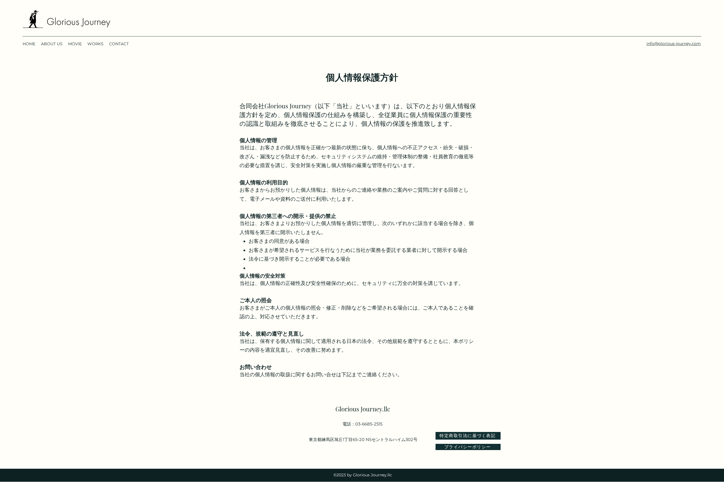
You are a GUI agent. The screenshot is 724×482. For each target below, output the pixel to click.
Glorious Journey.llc (362, 409)
